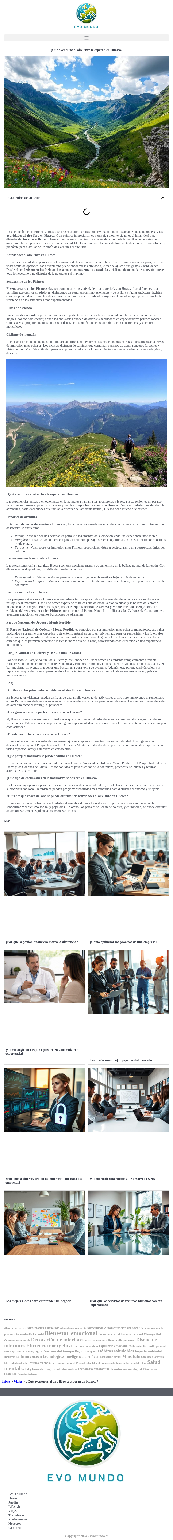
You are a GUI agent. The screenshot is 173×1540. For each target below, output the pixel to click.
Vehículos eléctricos (27, 1374)
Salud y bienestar (33, 1369)
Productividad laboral (88, 1363)
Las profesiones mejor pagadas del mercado (120, 1060)
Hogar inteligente (86, 1351)
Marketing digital (110, 1356)
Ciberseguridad (152, 1334)
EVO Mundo (17, 1494)
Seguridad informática (61, 1369)
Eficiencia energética (49, 1345)
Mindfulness (134, 1356)
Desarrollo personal (121, 1340)
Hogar (13, 1498)
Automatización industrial (29, 1334)
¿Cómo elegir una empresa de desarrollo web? (122, 1178)
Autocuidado (95, 1327)
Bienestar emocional (71, 1333)
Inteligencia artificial (82, 1356)
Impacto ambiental (148, 1351)
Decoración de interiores (57, 1339)
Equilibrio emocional (113, 1346)
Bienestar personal (132, 1334)
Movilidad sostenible (16, 1363)
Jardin (13, 1502)
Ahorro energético (15, 1327)
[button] (86, 37)
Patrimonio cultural (63, 1363)
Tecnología (16, 1515)
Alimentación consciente (73, 1328)
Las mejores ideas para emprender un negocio (38, 1301)
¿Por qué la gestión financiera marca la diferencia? (41, 942)
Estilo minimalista (138, 1346)
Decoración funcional (96, 1340)
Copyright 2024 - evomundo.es (86, 1536)
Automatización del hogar (122, 1327)
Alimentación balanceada (43, 1327)
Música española (40, 1362)
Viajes (18, 1381)
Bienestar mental (109, 1334)
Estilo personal (157, 1346)
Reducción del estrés (134, 1363)
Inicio (6, 1381)
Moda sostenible (155, 1357)
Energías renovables (85, 1346)
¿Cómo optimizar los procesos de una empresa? (123, 942)
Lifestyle (14, 1506)
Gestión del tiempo (58, 1351)
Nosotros (14, 1523)
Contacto (15, 1527)
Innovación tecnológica (42, 1356)
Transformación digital (126, 1369)
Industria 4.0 (11, 1356)
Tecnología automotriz (93, 1369)
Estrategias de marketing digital (23, 1351)
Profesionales (17, 1519)
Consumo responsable (17, 1340)
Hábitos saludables (116, 1351)
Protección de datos (111, 1363)
